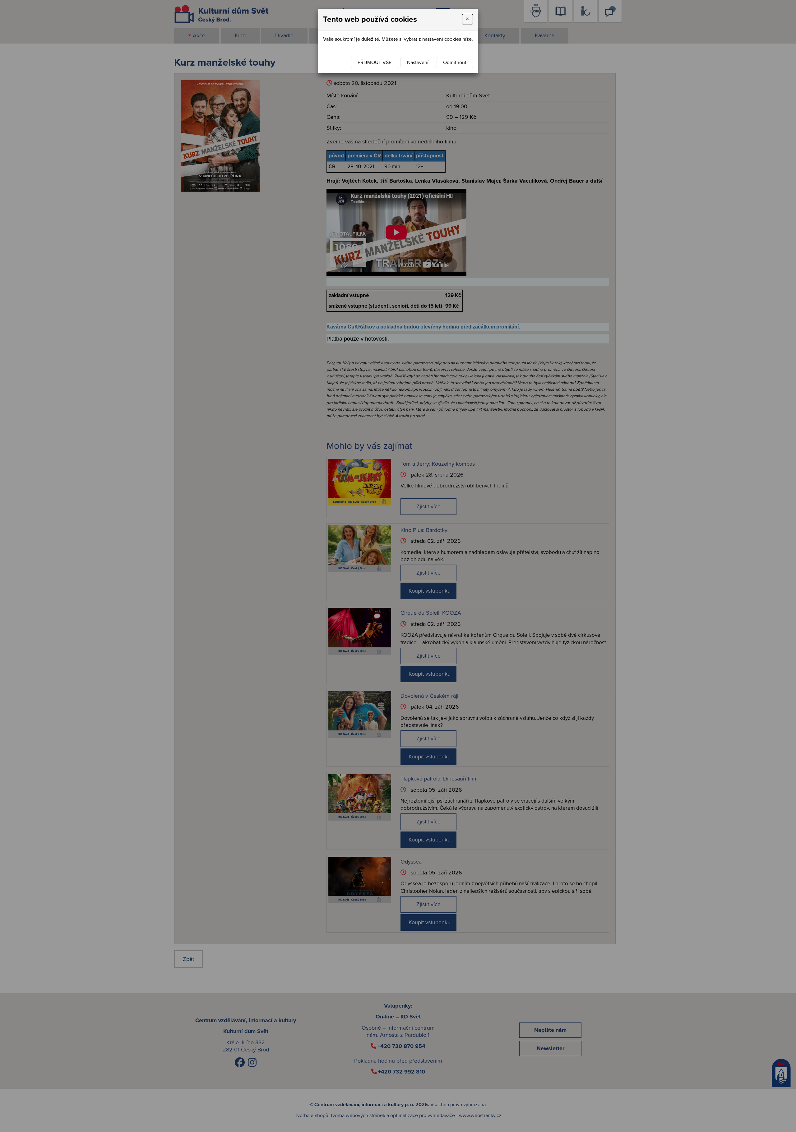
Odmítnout (454, 62)
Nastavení (417, 62)
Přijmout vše (374, 62)
